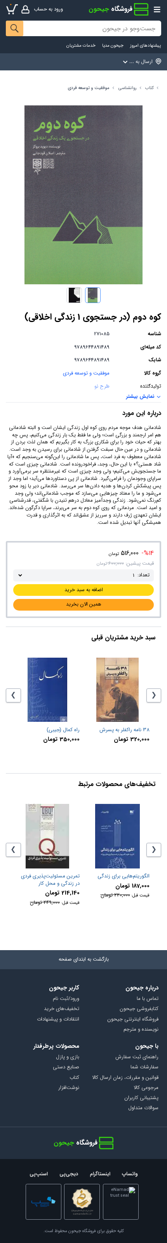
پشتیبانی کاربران (141, 1098)
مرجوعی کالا (146, 1088)
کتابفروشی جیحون (139, 1009)
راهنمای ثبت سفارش (136, 1057)
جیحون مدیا (113, 46)
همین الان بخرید (83, 604)
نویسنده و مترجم (141, 1029)
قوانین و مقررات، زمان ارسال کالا (125, 1078)
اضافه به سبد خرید (83, 590)
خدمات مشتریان (81, 46)
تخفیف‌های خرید (61, 1009)
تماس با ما (147, 999)
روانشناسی (127, 88)
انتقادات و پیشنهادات (58, 1019)
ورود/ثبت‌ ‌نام (66, 999)
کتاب (149, 88)
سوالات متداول (143, 1108)
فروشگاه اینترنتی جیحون (132, 1019)
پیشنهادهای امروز (145, 46)
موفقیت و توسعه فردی (89, 88)
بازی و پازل (67, 1057)
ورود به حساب (48, 9)
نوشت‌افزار (68, 1088)
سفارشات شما (144, 1067)
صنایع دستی (66, 1067)
